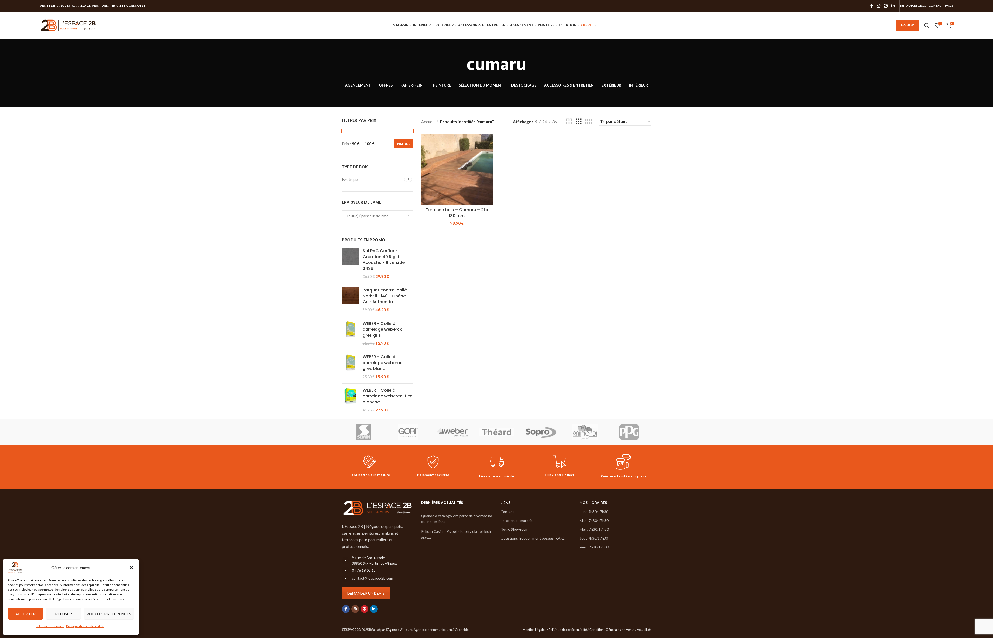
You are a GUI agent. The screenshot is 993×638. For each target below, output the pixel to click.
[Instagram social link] (878, 6)
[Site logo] (68, 24)
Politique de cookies (50, 626)
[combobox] (378, 215)
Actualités (644, 630)
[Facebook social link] (872, 6)
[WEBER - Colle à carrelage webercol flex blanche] (350, 400)
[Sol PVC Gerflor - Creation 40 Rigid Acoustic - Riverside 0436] (350, 263)
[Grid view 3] (579, 121)
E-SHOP (907, 25)
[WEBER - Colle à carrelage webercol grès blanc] (350, 367)
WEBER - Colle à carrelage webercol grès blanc (383, 362)
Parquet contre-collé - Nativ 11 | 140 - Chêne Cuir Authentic (386, 296)
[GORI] (408, 432)
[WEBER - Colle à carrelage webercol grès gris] (350, 333)
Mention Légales (534, 630)
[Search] (927, 25)
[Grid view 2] (569, 121)
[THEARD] (496, 432)
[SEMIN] (364, 432)
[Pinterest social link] (885, 6)
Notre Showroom (514, 529)
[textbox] (377, 216)
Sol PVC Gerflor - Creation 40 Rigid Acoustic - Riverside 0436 (384, 259)
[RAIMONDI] (585, 432)
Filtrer (403, 143)
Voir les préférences (108, 614)
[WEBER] (452, 432)
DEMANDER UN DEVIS (366, 593)
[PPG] (629, 432)
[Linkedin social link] (893, 6)
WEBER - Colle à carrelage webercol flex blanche (387, 396)
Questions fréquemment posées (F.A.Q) (533, 538)
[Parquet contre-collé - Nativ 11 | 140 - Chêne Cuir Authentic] (350, 300)
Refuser (63, 614)
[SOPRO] (541, 432)
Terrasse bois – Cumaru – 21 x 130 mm (456, 212)
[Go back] (460, 65)
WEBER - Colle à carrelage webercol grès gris (383, 329)
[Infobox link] (369, 466)
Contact (507, 511)
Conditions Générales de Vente (611, 630)
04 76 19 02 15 (364, 570)
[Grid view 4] (588, 121)
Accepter (25, 614)
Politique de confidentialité (85, 626)
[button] (131, 567)
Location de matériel (517, 520)
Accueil (427, 121)
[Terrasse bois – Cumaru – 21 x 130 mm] (457, 169)
